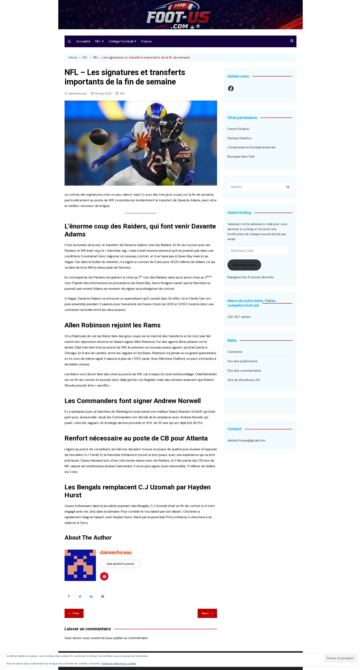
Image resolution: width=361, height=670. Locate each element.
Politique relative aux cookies (119, 663)
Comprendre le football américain (252, 147)
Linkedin (91, 596)
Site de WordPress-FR (244, 380)
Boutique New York (241, 156)
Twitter (80, 596)
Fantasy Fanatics (240, 138)
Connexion (235, 352)
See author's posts (120, 564)
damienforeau (78, 93)
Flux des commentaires (244, 371)
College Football (121, 41)
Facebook (69, 596)
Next (205, 613)
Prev (76, 613)
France (146, 41)
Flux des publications (243, 361)
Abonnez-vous (244, 265)
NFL (98, 41)
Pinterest (102, 596)
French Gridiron (238, 129)
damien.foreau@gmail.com (247, 440)
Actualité (83, 41)
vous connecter (93, 638)
